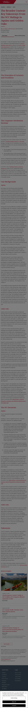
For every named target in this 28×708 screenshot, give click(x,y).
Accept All (14, 705)
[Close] (25, 693)
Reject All (14, 701)
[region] (14, 699)
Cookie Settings (14, 698)
